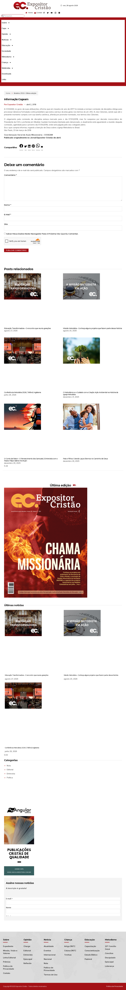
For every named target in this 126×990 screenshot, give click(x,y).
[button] (21, 148)
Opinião (5, 34)
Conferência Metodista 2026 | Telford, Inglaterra (22, 392)
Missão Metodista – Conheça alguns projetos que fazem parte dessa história (92, 328)
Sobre (4, 22)
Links (4, 79)
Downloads (6, 74)
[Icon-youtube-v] (51, 12)
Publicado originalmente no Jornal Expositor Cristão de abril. (32, 137)
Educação (6, 45)
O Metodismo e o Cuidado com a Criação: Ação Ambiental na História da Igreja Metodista (90, 393)
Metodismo (6, 57)
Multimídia (6, 68)
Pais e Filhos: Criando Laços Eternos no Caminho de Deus (85, 459)
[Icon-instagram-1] (55, 12)
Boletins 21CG (19, 93)
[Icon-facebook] (44, 12)
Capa (4, 28)
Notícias (5, 39)
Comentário (10, 175)
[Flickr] (59, 12)
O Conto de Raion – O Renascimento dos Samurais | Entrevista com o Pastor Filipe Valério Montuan (31, 460)
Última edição (31, 93)
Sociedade (6, 51)
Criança (5, 62)
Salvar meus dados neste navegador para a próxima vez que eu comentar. (42, 234)
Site (6, 224)
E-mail (7, 214)
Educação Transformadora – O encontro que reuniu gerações (27, 328)
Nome (7, 205)
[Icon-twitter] (47, 12)
